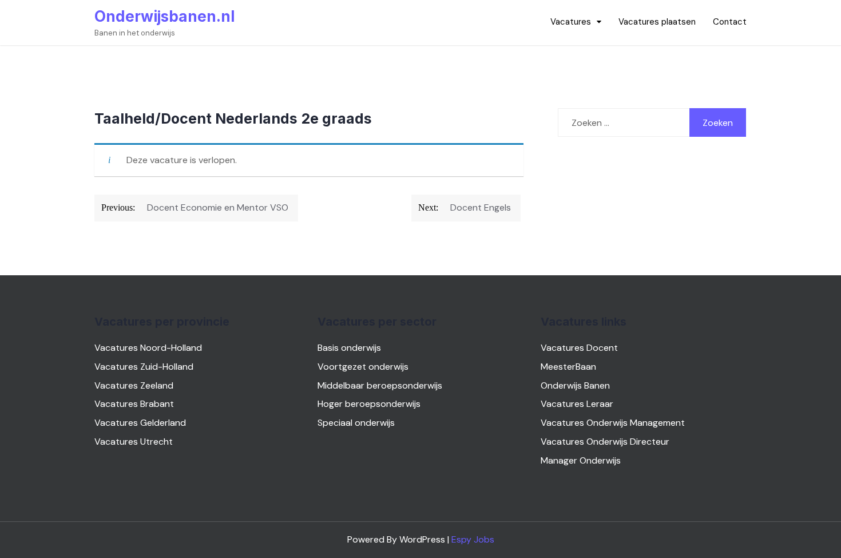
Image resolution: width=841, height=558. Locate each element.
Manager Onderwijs (581, 460)
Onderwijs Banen (575, 385)
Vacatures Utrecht (133, 442)
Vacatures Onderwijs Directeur (605, 442)
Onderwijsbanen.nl (164, 16)
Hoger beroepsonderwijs (369, 404)
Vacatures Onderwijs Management (613, 423)
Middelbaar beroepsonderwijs (380, 385)
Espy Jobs (472, 539)
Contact (730, 21)
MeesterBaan (568, 367)
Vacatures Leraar (577, 404)
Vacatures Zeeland (133, 385)
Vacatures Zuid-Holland (143, 367)
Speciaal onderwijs (356, 423)
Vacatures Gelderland (140, 423)
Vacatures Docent (579, 348)
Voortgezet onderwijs (363, 367)
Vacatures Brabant (134, 404)
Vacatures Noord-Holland (148, 348)
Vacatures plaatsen (657, 21)
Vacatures (570, 21)
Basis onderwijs (349, 348)
